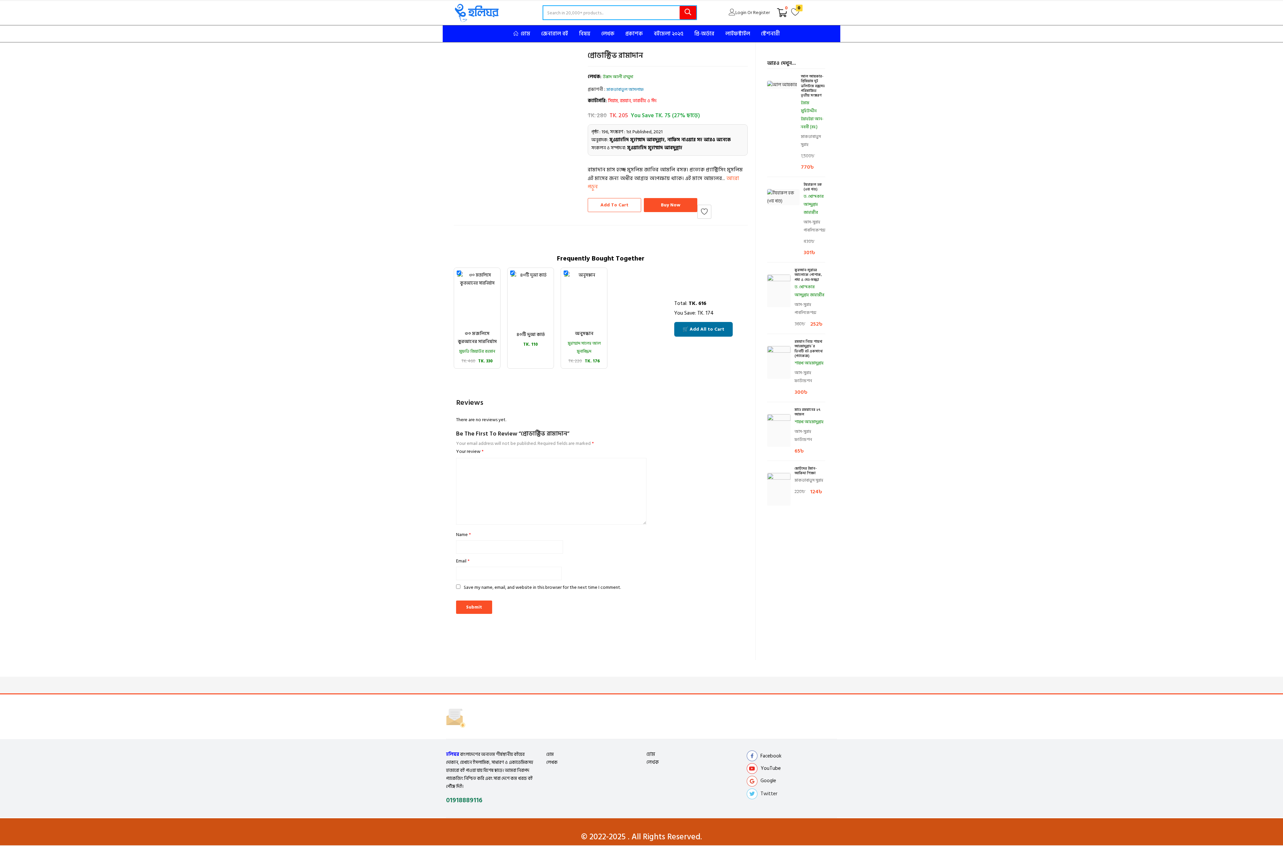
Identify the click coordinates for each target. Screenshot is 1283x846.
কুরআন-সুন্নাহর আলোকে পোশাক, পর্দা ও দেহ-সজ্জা (808, 275)
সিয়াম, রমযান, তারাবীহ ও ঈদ (632, 101)
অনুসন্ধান (584, 333)
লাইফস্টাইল (737, 33)
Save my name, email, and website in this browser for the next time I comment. (542, 587)
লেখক (607, 33)
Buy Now (670, 205)
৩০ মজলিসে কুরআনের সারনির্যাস (477, 337)
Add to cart (614, 205)
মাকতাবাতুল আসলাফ (625, 89)
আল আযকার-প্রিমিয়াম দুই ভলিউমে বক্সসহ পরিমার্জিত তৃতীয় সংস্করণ (813, 86)
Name (463, 534)
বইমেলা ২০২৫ (668, 33)
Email (462, 561)
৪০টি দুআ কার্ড (531, 334)
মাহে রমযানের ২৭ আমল (807, 412)
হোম (525, 33)
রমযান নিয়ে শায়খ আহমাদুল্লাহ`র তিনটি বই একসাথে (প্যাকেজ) (809, 348)
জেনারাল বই (554, 33)
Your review (469, 451)
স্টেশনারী (770, 33)
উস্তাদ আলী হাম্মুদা (618, 76)
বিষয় (584, 33)
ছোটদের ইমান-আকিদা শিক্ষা (806, 471)
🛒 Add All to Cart (703, 329)
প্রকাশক (634, 33)
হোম (550, 754)
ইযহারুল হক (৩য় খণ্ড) (813, 187)
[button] (782, 12)
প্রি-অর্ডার (704, 33)
